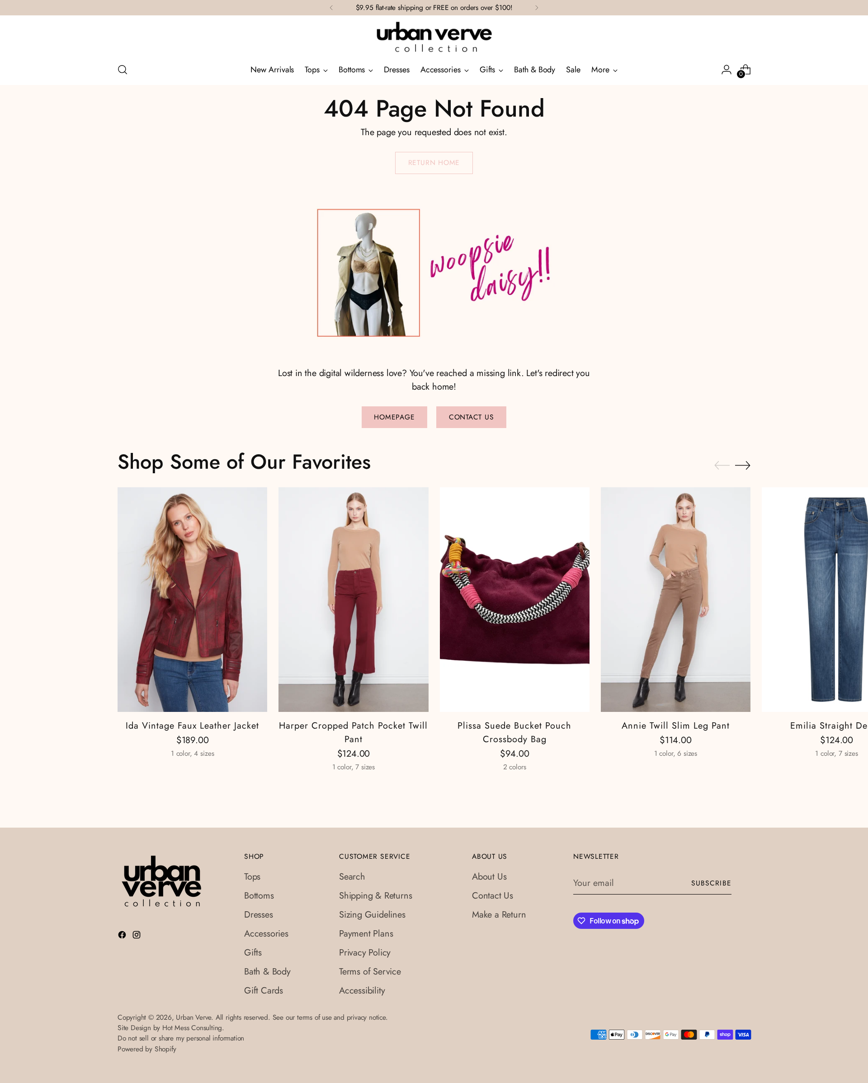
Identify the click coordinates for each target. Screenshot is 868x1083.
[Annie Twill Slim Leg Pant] (675, 599)
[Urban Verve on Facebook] (123, 936)
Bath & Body (267, 971)
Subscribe (711, 883)
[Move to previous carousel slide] (722, 465)
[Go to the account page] (726, 70)
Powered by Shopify (147, 1049)
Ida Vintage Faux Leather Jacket (192, 725)
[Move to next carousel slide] (742, 465)
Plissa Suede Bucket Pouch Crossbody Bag (514, 732)
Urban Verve (193, 1017)
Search (352, 876)
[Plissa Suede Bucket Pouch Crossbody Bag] (515, 599)
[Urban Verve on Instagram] (137, 936)
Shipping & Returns (375, 895)
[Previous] (331, 7)
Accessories (266, 933)
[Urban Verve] (434, 37)
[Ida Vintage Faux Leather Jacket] (192, 599)
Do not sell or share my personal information (181, 1038)
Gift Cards (263, 990)
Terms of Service (370, 971)
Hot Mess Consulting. (193, 1027)
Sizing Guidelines (372, 914)
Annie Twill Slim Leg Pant (676, 725)
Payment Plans (366, 933)
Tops (252, 876)
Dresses (258, 914)
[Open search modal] (122, 70)
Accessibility (362, 990)
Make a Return (499, 914)
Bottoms (259, 895)
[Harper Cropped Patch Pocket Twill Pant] (353, 599)
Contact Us (492, 895)
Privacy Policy (365, 952)
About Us (489, 876)
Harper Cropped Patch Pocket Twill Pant (353, 732)
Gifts (253, 952)
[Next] (537, 7)
